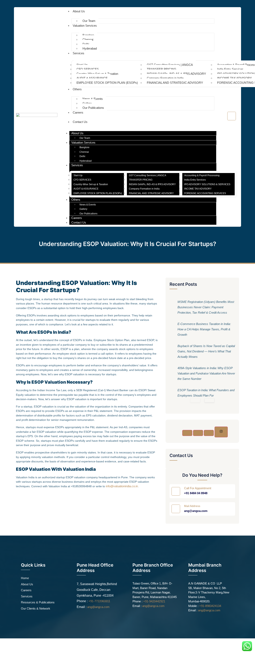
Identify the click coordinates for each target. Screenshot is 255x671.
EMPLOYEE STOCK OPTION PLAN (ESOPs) (107, 82)
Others (77, 89)
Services (78, 53)
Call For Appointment (197, 488)
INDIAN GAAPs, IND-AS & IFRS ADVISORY (176, 73)
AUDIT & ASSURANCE (92, 78)
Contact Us (80, 122)
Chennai (87, 39)
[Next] (209, 400)
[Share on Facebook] (187, 433)
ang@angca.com (195, 510)
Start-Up (81, 64)
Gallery (87, 103)
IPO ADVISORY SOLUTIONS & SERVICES (207, 184)
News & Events (92, 98)
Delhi (85, 44)
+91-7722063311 (99, 601)
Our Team (84, 138)
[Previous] (195, 400)
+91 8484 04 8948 (195, 493)
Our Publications (93, 107)
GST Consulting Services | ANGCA (170, 64)
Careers (78, 112)
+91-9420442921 (154, 601)
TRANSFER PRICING (161, 69)
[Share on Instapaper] (221, 432)
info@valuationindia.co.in (122, 486)
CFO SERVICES (87, 69)
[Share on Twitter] (198, 433)
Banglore (88, 35)
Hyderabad (89, 48)
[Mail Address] (176, 509)
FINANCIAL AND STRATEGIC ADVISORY (175, 82)
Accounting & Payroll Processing (202, 175)
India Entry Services (230, 69)
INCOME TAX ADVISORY (234, 78)
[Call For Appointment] (176, 491)
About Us (79, 11)
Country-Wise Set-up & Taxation (97, 73)
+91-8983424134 (210, 606)
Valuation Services (85, 25)
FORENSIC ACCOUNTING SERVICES (205, 193)
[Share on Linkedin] (209, 433)
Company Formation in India (165, 78)
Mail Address (192, 506)
